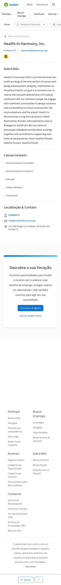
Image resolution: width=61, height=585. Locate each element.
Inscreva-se (42, 4)
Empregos (38, 422)
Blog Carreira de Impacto (41, 439)
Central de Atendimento (15, 502)
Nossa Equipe (40, 465)
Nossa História (41, 460)
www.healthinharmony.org (34, 51)
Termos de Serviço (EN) (17, 515)
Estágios (37, 427)
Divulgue (12, 423)
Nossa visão (14, 418)
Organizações (40, 432)
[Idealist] (11, 4)
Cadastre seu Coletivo (14, 475)
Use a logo (13, 436)
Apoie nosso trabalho (14, 443)
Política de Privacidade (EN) (16, 524)
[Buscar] (53, 5)
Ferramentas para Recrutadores (17, 483)
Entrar (30, 4)
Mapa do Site (14, 530)
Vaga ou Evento (16, 460)
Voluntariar (39, 14)
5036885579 (13, 215)
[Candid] (6, 56)
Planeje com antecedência (15, 429)
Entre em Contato (17, 509)
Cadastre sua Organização (15, 466)
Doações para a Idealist (41, 471)
